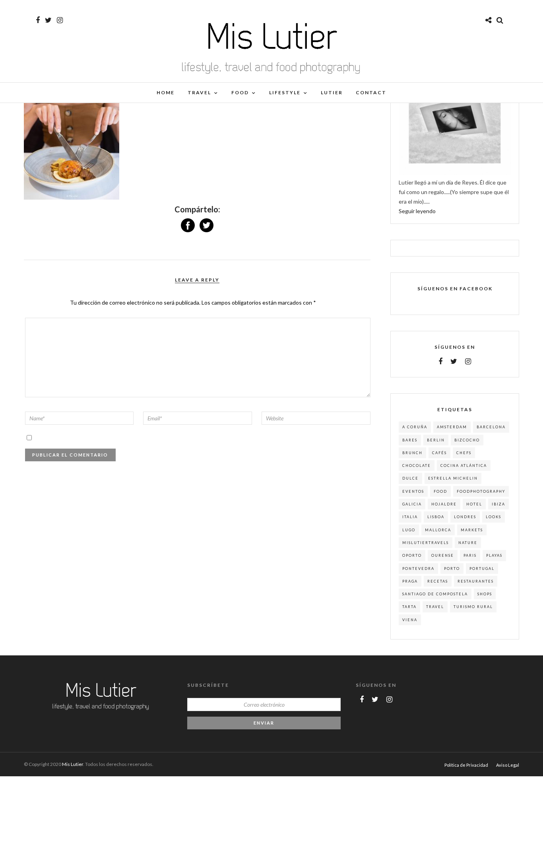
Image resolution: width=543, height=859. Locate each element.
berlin (436, 440)
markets (472, 530)
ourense (442, 555)
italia (410, 517)
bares (409, 440)
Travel (199, 92)
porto (452, 568)
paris (470, 555)
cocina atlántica (463, 465)
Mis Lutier (72, 764)
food (440, 491)
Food (240, 92)
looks (493, 517)
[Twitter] (453, 361)
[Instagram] (60, 20)
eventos (413, 491)
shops (484, 594)
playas (494, 555)
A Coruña (414, 427)
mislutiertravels (425, 542)
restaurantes (476, 581)
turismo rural (473, 606)
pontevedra (418, 568)
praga (410, 581)
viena (409, 620)
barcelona (491, 427)
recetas (437, 581)
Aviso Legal (507, 765)
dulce (410, 478)
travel (435, 606)
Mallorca (438, 530)
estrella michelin (453, 478)
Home (166, 92)
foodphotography (481, 491)
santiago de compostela (435, 594)
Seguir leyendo (417, 211)
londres (465, 517)
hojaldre (444, 504)
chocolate (416, 465)
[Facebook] (440, 361)
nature (467, 542)
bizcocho (467, 440)
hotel (474, 504)
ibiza (498, 504)
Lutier (332, 92)
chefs (463, 453)
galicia (412, 504)
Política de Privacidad (466, 765)
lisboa (435, 517)
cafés (439, 453)
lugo (408, 530)
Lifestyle (285, 92)
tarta (409, 606)
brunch (412, 453)
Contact (371, 92)
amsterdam (452, 427)
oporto (412, 555)
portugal (482, 568)
